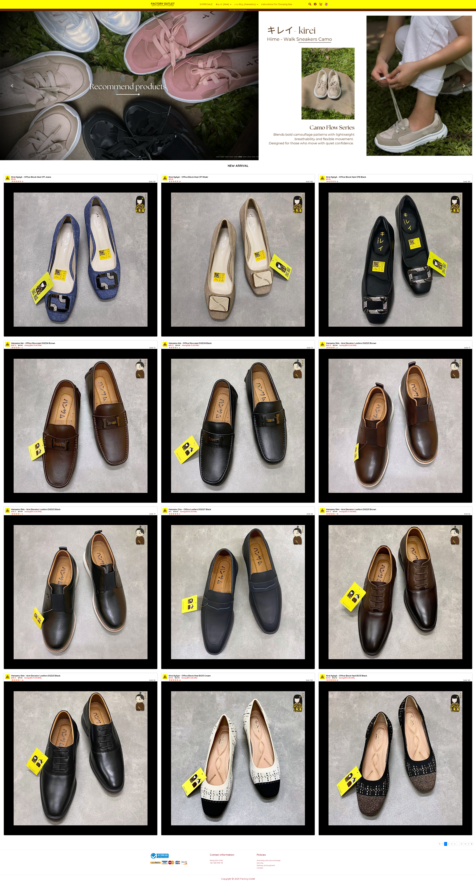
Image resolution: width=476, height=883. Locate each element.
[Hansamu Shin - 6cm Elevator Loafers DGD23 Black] (80, 758)
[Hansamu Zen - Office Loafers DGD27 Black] (238, 592)
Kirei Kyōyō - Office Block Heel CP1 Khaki (188, 177)
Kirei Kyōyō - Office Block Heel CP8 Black (346, 177)
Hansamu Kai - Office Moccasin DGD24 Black (190, 343)
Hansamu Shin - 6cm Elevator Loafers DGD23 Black (35, 675)
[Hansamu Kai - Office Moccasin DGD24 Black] (238, 426)
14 (465, 844)
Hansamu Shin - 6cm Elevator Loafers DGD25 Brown (351, 343)
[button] (12, 85)
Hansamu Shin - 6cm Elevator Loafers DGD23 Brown (351, 509)
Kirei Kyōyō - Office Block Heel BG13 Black (346, 675)
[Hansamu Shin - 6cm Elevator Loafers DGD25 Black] (80, 592)
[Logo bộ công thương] (159, 856)
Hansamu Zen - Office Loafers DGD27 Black (190, 509)
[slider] (16, 181)
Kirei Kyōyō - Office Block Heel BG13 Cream (190, 675)
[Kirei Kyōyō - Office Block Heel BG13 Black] (395, 758)
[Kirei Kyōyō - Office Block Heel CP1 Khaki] (238, 259)
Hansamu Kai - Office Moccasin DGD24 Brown (33, 343)
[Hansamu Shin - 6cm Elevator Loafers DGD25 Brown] (395, 426)
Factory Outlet (247, 878)
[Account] (315, 4)
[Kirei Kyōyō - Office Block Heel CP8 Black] (395, 259)
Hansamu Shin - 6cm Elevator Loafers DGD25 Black (35, 509)
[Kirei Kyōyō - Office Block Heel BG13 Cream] (238, 758)
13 (461, 844)
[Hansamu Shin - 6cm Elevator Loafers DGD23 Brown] (395, 592)
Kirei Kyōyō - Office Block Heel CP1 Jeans (31, 177)
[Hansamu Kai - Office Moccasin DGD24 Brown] (80, 426)
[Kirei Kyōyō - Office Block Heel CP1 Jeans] (80, 259)
